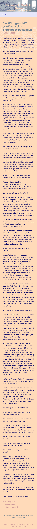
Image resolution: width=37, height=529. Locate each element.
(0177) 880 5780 (28, 515)
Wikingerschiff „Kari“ (20, 45)
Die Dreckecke (10, 504)
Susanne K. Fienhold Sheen (18, 6)
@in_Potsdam (21, 517)
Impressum (22, 526)
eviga (9, 40)
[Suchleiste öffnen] (34, 14)
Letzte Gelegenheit (11, 507)
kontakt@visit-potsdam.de (12, 515)
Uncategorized (10, 502)
